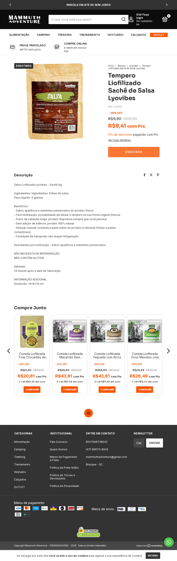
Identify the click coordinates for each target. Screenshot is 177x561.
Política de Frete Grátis (64, 467)
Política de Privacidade (64, 486)
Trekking (64, 34)
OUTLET (158, 34)
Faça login (142, 16)
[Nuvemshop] (149, 546)
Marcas (121, 65)
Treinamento (89, 34)
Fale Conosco (59, 441)
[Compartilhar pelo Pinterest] (158, 175)
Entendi (153, 555)
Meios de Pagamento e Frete (63, 458)
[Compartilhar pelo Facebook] (144, 175)
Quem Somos (58, 449)
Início (111, 65)
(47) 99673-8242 (97, 449)
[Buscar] (123, 19)
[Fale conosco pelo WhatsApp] (169, 542)
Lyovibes (133, 65)
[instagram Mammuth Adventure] (88, 413)
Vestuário (115, 34)
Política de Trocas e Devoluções (62, 477)
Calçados (138, 34)
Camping (43, 34)
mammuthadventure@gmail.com (106, 456)
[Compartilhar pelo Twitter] (151, 175)
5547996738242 (96, 441)
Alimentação (19, 34)
